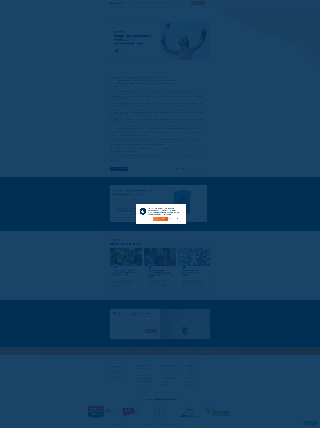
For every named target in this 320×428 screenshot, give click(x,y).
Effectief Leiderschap (143, 369)
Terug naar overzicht (119, 168)
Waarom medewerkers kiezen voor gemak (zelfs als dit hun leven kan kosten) (125, 273)
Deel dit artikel (183, 168)
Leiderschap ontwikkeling (169, 369)
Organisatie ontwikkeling (169, 378)
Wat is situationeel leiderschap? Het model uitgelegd (191, 273)
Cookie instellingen (173, 424)
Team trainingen (141, 384)
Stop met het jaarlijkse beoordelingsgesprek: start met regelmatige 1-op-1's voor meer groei (160, 274)
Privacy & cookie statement (158, 424)
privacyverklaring (134, 217)
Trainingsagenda (191, 372)
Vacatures (189, 378)
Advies (159, 3)
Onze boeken (190, 381)
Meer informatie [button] (167, 214)
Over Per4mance (191, 369)
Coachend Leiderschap (143, 372)
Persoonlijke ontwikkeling (169, 372)
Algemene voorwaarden (143, 424)
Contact (189, 384)
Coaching (150, 3)
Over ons (184, 3)
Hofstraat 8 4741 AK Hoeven (178, 351)
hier (111, 160)
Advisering (164, 384)
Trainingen (139, 3)
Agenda (166, 3)
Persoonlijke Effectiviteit (144, 378)
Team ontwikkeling (167, 375)
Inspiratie (175, 3)
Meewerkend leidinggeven (144, 375)
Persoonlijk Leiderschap (144, 381)
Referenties (190, 387)
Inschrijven (150, 331)
